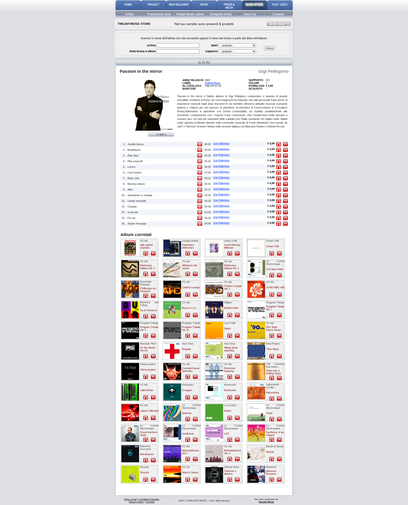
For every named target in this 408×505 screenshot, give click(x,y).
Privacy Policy (136, 502)
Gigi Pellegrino (221, 143)
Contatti (150, 502)
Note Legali (130, 499)
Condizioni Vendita (149, 499)
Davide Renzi (266, 502)
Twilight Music (213, 83)
